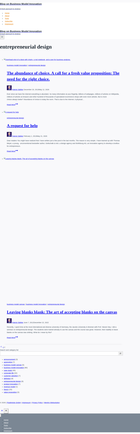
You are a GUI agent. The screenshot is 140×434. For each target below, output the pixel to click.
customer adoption (11, 376)
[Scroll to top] (2, 411)
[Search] (120, 353)
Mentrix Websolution (52, 403)
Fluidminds (4, 28)
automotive (8, 362)
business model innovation (17, 65)
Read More (12, 105)
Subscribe (8, 21)
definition (7, 379)
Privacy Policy (37, 403)
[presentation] (63, 59)
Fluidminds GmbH (14, 403)
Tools (7, 18)
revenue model (9, 387)
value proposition (10, 392)
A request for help (22, 125)
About (7, 16)
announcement (9, 359)
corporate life (9, 373)
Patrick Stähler (17, 90)
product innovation (11, 384)
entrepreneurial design (37, 65)
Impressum (9, 24)
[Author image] (9, 90)
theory (6, 389)
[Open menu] (2, 37)
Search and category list (9, 350)
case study (8, 370)
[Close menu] (0, 415)
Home (7, 13)
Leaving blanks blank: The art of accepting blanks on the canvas (62, 312)
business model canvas (16, 304)
